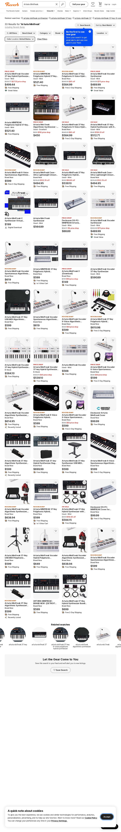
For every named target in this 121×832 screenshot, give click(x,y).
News (67, 11)
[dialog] (60, 816)
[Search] (62, 4)
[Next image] (27, 57)
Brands (60, 11)
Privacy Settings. (59, 821)
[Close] (56, 4)
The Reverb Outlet (12, 11)
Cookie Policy (91, 818)
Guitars (25, 11)
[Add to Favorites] (27, 47)
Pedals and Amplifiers (38, 11)
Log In (114, 4)
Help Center (110, 11)
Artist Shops (87, 11)
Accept (107, 817)
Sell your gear (78, 4)
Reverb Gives (99, 11)
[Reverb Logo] (12, 4)
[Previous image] (8, 57)
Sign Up (107, 4)
